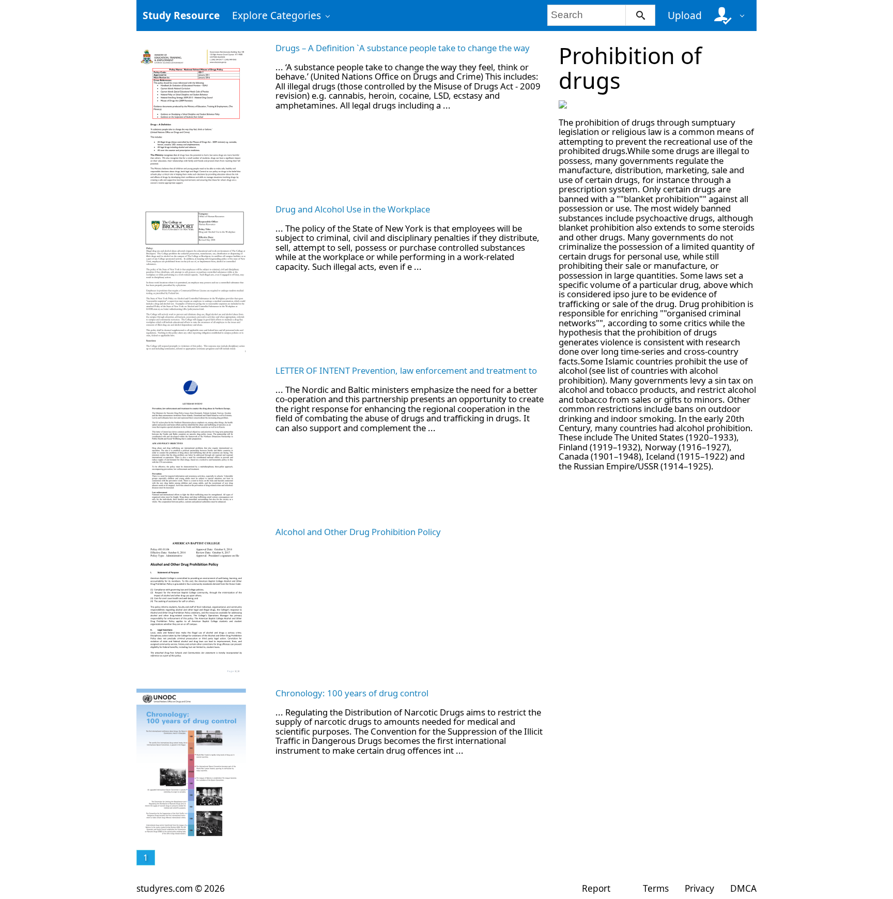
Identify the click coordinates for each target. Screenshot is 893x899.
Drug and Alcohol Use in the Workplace (352, 209)
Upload (685, 15)
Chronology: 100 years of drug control (351, 693)
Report (596, 888)
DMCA (743, 888)
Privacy (699, 888)
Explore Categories (276, 15)
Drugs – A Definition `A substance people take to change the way (402, 48)
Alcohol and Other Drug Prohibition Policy (358, 532)
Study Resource (181, 15)
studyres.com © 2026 (180, 888)
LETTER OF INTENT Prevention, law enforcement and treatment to (406, 370)
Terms (655, 888)
